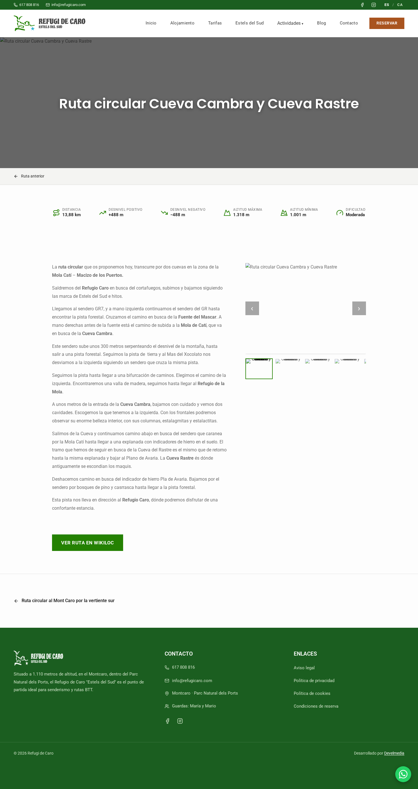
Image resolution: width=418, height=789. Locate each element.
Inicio (151, 23)
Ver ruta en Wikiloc (87, 543)
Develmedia (394, 753)
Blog (321, 23)
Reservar (386, 23)
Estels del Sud (249, 23)
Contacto (349, 23)
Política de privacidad (314, 680)
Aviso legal (304, 667)
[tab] (259, 368)
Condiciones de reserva (316, 706)
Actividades (289, 23)
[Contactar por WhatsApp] (403, 774)
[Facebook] (167, 721)
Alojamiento (182, 23)
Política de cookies (312, 693)
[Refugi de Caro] (51, 23)
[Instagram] (180, 721)
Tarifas (215, 23)
